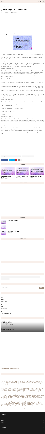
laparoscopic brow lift (23, 389)
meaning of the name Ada (26, 395)
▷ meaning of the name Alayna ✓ (27, 404)
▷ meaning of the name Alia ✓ (26, 408)
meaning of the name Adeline (7, 398)
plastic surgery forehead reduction (22, 390)
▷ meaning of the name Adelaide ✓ (22, 397)
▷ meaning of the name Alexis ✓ (13, 408)
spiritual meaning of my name (27, 156)
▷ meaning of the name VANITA (13, 231)
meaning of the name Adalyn (7, 396)
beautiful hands (4, 301)
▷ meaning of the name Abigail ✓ (14, 395)
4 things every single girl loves (11, 382)
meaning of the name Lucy (16, 156)
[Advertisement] (22, 23)
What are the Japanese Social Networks (14, 387)
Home (2, 6)
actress (2, 299)
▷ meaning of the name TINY (22, 176)
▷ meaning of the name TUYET (36, 176)
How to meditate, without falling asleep (22, 381)
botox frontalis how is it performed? (29, 387)
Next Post (41, 212)
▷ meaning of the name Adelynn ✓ (32, 398)
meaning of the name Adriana (15, 399)
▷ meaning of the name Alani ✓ (13, 403)
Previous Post (4, 212)
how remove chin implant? (13, 389)
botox (2, 306)
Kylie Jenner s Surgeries (11, 384)
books (2, 304)
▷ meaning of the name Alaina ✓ (27, 402)
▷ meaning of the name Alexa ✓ (10, 406)
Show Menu (4, 1)
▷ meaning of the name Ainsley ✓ (14, 401)
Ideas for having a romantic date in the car (26, 382)
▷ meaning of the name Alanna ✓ (27, 403)
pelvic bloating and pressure (15, 394)
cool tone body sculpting (6, 313)
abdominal (3, 297)
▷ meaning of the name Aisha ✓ (27, 401)
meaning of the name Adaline (38, 395)
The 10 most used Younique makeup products (26, 384)
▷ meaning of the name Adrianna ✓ (28, 399)
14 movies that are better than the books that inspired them (13, 380)
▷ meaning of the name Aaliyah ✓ (28, 394)
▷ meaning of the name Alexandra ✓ (25, 406)
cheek (2, 311)
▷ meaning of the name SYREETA (6, 177)
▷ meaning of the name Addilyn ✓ (33, 396)
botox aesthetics (4, 308)
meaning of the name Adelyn (19, 398)
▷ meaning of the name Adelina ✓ (36, 397)
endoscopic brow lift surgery (29, 388)
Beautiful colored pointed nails (7, 381)
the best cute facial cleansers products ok (10, 368)
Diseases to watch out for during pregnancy (27, 383)
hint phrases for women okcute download (35, 380)
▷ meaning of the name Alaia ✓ (14, 402)
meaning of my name (8, 6)
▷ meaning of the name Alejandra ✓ (11, 405)
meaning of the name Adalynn (19, 396)
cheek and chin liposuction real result (15, 388)
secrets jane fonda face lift (35, 390)
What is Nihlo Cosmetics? (18, 391)
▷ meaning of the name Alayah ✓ (14, 404)
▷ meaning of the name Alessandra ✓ (27, 405)
